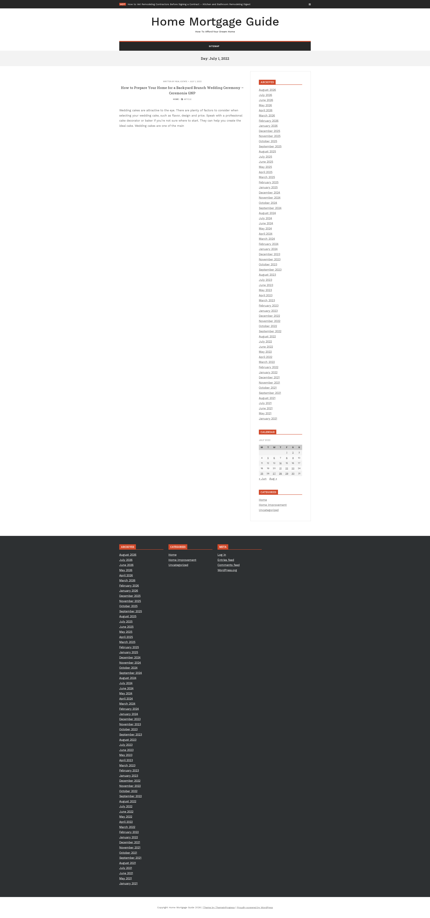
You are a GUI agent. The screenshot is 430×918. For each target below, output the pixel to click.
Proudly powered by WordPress (255, 907)
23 (293, 468)
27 (274, 473)
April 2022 (265, 357)
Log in (222, 554)
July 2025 (265, 156)
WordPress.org (227, 570)
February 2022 (268, 367)
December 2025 (269, 131)
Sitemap (214, 46)
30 (293, 473)
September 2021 (270, 393)
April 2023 (265, 295)
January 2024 (268, 249)
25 (262, 473)
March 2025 (267, 177)
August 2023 (267, 274)
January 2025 (268, 187)
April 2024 (265, 233)
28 (280, 473)
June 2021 (266, 408)
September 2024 (270, 208)
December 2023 (269, 254)
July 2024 (265, 218)
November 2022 (269, 321)
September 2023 (270, 269)
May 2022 (265, 351)
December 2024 (269, 192)
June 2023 (266, 285)
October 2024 (268, 202)
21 (280, 468)
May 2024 (265, 228)
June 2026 (266, 100)
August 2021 (267, 398)
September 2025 (270, 146)
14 (280, 463)
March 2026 (267, 115)
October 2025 (268, 141)
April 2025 (265, 172)
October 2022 (268, 326)
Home (176, 99)
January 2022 (268, 372)
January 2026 (268, 125)
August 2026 (267, 89)
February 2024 (268, 244)
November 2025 (270, 136)
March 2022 (267, 362)
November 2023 (270, 259)
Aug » (273, 478)
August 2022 (267, 336)
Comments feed (229, 565)
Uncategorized (269, 510)
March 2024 (267, 238)
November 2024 (270, 197)
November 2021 (269, 382)
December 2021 (269, 377)
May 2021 (265, 413)
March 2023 (267, 300)
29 (286, 473)
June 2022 (266, 346)
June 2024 (266, 223)
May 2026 (265, 105)
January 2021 (268, 418)
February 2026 (268, 120)
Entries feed (226, 560)
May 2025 (265, 167)
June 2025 (266, 161)
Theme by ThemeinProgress (219, 907)
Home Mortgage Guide (215, 24)
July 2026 (265, 95)
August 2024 (267, 213)
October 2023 (268, 264)
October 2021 (268, 387)
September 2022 (270, 331)
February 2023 (268, 305)
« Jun (263, 478)
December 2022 (269, 315)
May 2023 (265, 290)
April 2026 (265, 110)
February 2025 (268, 182)
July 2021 (265, 403)
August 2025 (267, 151)
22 (286, 468)
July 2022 (265, 341)
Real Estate (181, 81)
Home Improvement (273, 505)
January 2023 (268, 310)
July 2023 (265, 280)
